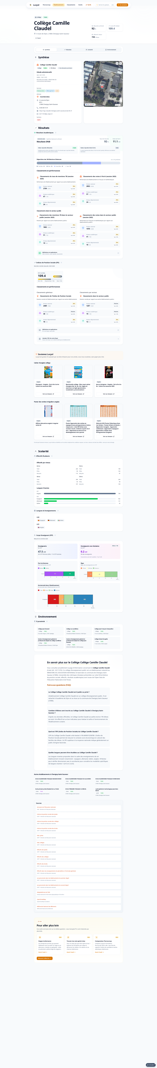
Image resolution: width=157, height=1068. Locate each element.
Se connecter (123, 5)
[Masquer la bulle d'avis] (155, 1063)
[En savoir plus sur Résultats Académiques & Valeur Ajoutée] (55, 132)
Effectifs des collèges (43, 857)
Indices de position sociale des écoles (47, 828)
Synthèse (47, 49)
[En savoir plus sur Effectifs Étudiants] (52, 456)
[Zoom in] (121, 99)
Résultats (68, 49)
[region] (103, 84)
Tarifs (89, 5)
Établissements (59, 5)
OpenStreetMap (41, 899)
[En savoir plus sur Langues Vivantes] (58, 510)
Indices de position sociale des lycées (47, 814)
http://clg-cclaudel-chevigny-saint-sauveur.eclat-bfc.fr (55, 111)
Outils (80, 5)
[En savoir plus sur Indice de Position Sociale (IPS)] (61, 262)
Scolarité (90, 49)
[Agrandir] (120, 63)
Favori (39, 38)
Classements (71, 5)
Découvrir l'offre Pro (43, 958)
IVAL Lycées (40, 835)
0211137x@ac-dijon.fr (46, 114)
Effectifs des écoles (42, 864)
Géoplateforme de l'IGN (43, 892)
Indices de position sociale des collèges (48, 821)
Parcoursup (46, 5)
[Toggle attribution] (121, 105)
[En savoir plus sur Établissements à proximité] (47, 621)
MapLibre (118, 105)
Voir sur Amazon (47, 394)
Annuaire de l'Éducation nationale (46, 807)
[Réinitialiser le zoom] (117, 63)
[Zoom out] (121, 101)
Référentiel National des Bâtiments (46, 906)
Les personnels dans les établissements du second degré (53, 885)
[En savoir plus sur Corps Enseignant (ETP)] (55, 535)
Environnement (111, 49)
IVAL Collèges (40, 842)
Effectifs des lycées (42, 849)
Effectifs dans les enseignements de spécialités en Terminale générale (56, 871)
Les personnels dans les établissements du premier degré (53, 878)
